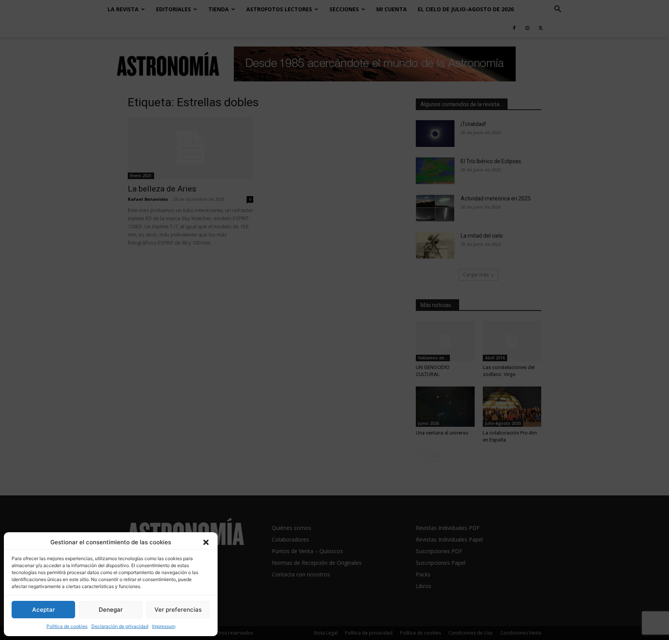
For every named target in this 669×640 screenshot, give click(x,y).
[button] (206, 542)
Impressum (163, 626)
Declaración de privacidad (119, 626)
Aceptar (43, 609)
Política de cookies (66, 626)
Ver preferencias (178, 609)
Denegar (111, 609)
